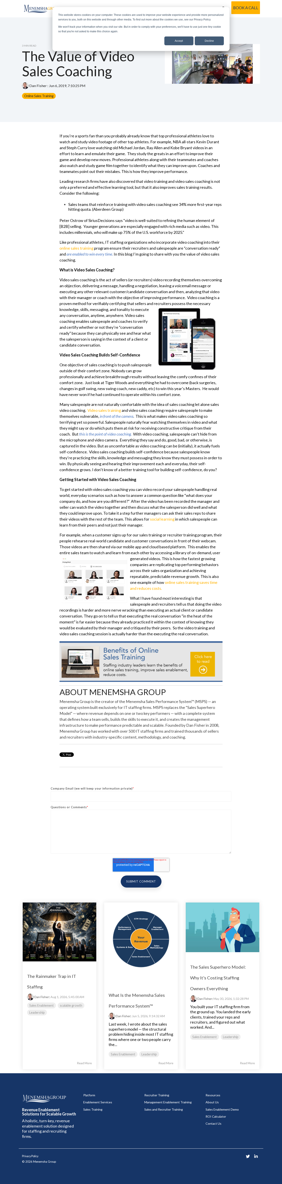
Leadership (37, 1012)
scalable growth (71, 1005)
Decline (209, 40)
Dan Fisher (38, 86)
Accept (179, 40)
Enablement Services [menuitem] (97, 1102)
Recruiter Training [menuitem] (156, 1095)
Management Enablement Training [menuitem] (168, 1102)
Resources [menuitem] (213, 1095)
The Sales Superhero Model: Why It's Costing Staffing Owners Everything (218, 977)
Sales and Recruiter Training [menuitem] (163, 1109)
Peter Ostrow (71, 220)
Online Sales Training (39, 96)
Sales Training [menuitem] (92, 1109)
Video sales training (104, 410)
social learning (162, 519)
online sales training (76, 248)
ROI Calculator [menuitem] (216, 1116)
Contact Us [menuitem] (213, 1123)
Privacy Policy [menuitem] (30, 1156)
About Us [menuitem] (212, 1102)
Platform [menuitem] (89, 1095)
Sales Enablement (41, 1005)
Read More (84, 1063)
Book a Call (245, 7)
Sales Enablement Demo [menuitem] (222, 1109)
